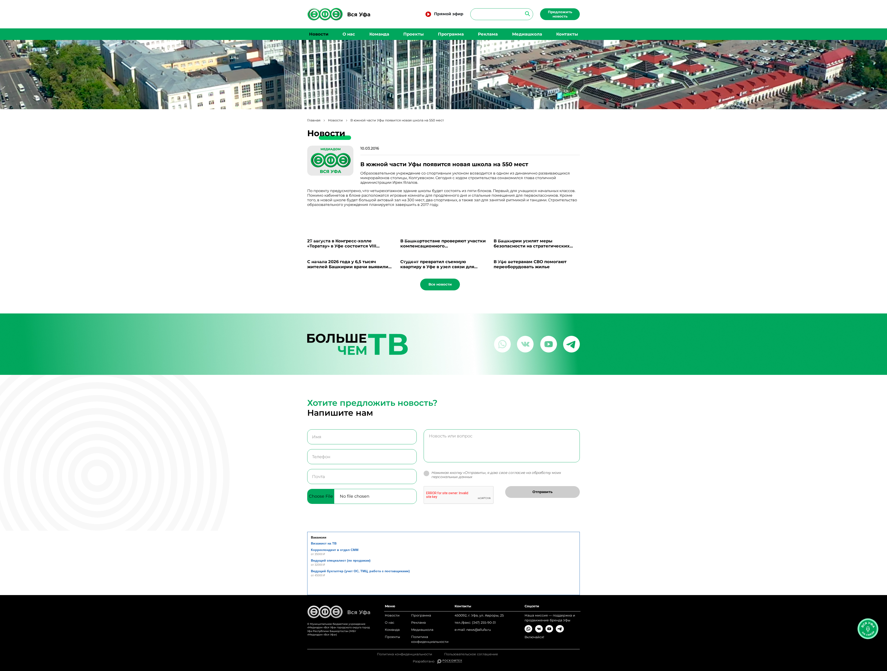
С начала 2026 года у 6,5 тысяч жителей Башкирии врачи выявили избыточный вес (347, 266)
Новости (318, 34)
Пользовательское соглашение (471, 654)
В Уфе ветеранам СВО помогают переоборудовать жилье (530, 264)
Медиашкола (527, 34)
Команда (379, 34)
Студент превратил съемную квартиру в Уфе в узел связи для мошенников (437, 266)
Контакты (567, 34)
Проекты (413, 34)
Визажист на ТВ (324, 543)
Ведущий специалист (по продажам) (341, 560)
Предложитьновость (560, 14)
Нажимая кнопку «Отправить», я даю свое (496, 475)
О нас (349, 34)
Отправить (542, 492)
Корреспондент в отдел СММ (334, 550)
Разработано (425, 661)
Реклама (488, 34)
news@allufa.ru (478, 630)
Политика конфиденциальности (430, 639)
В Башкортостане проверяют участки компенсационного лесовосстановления (443, 246)
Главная (313, 120)
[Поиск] (526, 13)
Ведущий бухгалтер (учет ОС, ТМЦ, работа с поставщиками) (360, 571)
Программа (451, 34)
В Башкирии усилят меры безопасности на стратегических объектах (532, 246)
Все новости (440, 284)
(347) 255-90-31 (484, 622)
